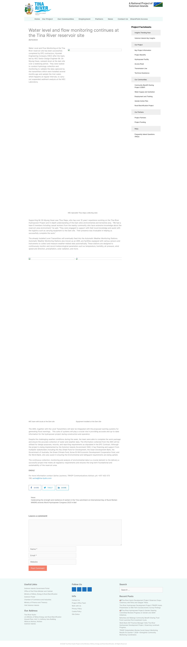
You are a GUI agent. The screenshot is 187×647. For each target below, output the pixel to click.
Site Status (76, 614)
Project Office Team (79, 603)
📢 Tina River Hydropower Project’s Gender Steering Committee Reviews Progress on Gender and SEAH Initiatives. (137, 612)
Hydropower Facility (142, 59)
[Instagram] (79, 589)
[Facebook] (74, 589)
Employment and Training (144, 96)
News (110, 19)
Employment (84, 19)
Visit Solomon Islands (31, 605)
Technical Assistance (142, 73)
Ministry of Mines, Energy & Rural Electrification (40, 594)
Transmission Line (141, 68)
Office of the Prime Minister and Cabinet (38, 591)
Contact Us (123, 19)
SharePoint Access (139, 19)
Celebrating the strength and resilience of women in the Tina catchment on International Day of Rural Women (74, 500)
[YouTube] (89, 589)
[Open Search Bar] (151, 19)
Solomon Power (29, 597)
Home (37, 19)
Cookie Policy (76, 611)
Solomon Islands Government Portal (36, 588)
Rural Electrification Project (144, 105)
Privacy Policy (77, 608)
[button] (146, 32)
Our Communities (66, 19)
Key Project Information (143, 50)
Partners (99, 19)
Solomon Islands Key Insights (145, 38)
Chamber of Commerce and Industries (37, 599)
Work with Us (76, 606)
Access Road (139, 64)
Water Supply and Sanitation (145, 92)
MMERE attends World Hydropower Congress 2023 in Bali (54, 502)
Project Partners (140, 118)
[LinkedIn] (84, 589)
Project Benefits (140, 55)
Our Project (47, 19)
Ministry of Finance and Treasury (35, 602)
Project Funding (140, 122)
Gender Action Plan (141, 101)
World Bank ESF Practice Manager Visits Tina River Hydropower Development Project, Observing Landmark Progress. (139, 625)
